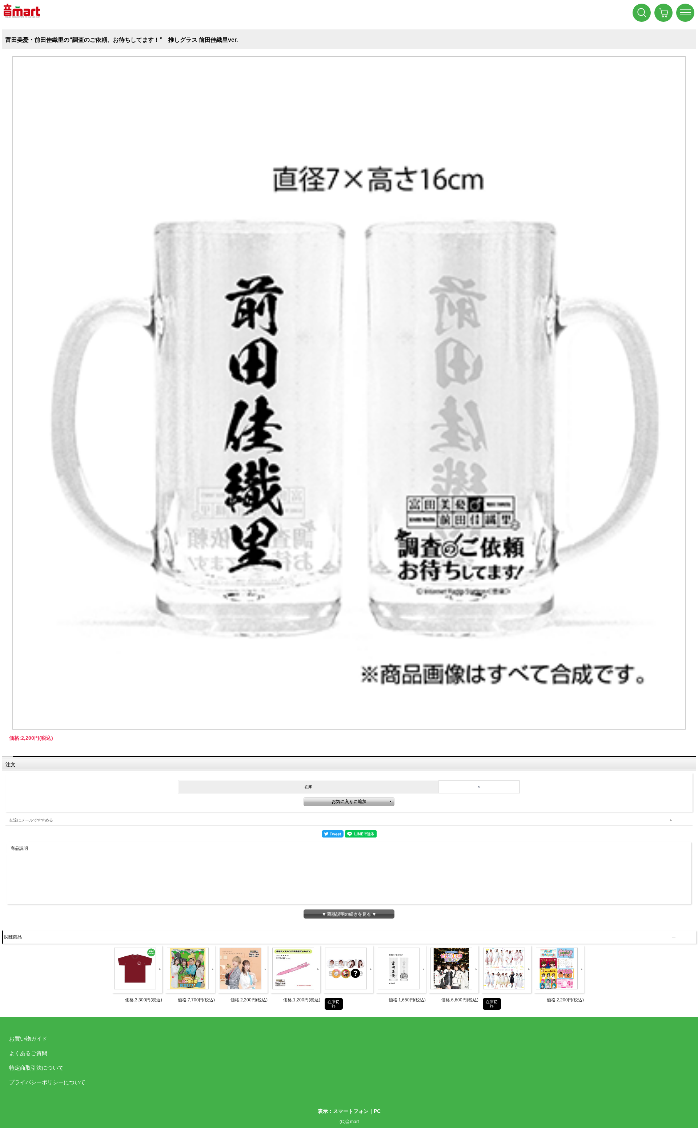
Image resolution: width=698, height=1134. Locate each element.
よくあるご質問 (28, 1053)
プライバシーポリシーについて (47, 1082)
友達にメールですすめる (31, 820)
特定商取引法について (36, 1068)
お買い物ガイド (28, 1039)
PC (377, 1111)
